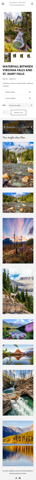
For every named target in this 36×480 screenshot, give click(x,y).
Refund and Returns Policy (18, 473)
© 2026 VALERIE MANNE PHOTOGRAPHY (17, 471)
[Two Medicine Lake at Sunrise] (18, 355)
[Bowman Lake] (18, 443)
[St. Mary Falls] (18, 392)
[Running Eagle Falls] (18, 203)
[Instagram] (16, 478)
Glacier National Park (18, 83)
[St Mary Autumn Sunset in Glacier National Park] (18, 240)
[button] (2, 4)
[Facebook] (20, 478)
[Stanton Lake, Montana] (18, 329)
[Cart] (32, 4)
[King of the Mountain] (18, 291)
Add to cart (18, 112)
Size (4, 105)
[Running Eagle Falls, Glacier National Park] (18, 164)
